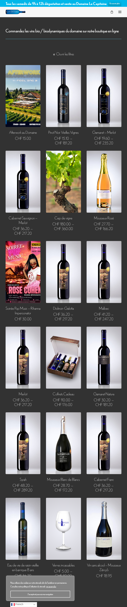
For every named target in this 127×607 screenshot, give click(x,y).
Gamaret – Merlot (104, 132)
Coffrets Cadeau (63, 393)
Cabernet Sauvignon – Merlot (23, 220)
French (19, 604)
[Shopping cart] (110, 12)
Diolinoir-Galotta (63, 308)
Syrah (23, 479)
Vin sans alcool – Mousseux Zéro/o (104, 567)
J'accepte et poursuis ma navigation (40, 594)
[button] (120, 12)
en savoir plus (51, 586)
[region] (40, 588)
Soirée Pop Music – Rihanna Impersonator (23, 310)
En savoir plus (115, 3)
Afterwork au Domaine (23, 132)
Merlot (23, 393)
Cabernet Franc (104, 479)
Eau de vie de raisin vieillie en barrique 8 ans (23, 567)
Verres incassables (63, 564)
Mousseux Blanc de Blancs (63, 479)
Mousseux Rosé (104, 217)
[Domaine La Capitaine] (15, 12)
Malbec (104, 308)
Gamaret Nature (103, 393)
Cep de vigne (63, 217)
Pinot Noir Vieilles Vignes (63, 132)
